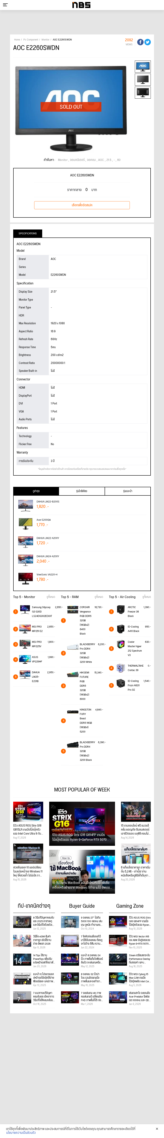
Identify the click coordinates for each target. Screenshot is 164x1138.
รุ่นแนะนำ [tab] (127, 491)
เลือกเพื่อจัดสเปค (82, 205)
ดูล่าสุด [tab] (36, 491)
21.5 (108, 160)
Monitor (63, 160)
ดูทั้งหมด (51, 597)
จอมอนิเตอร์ (77, 160)
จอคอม (91, 160)
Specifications (28, 233)
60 (118, 160)
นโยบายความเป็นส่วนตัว (21, 1133)
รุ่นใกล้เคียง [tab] (81, 491)
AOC (101, 160)
